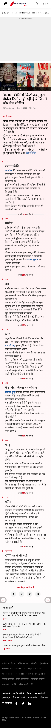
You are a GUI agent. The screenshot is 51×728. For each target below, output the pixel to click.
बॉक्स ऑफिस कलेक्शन (24, 673)
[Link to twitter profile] (23, 703)
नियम (29, 693)
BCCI (5, 629)
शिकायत (16, 697)
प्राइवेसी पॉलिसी (18, 693)
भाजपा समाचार (7, 673)
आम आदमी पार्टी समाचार (33, 668)
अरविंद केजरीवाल (8, 663)
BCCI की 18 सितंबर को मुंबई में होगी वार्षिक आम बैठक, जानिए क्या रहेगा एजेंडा (24, 625)
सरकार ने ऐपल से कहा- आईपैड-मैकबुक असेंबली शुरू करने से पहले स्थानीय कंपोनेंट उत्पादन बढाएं (24, 614)
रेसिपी (14, 684)
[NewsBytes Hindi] (18, 4)
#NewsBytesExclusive (11, 668)
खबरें (8, 12)
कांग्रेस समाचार (23, 663)
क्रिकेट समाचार (40, 673)
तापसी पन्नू (10, 345)
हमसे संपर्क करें (39, 693)
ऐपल (5, 618)
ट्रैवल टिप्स (44, 663)
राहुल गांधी (6, 684)
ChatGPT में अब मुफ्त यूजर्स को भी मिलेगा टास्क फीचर (24, 645)
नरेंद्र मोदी (34, 663)
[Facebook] (13, 594)
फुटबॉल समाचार (8, 679)
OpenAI (6, 648)
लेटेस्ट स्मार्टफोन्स (22, 679)
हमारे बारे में (6, 693)
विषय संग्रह (44, 697)
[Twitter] (29, 594)
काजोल (8, 170)
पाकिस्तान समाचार (37, 679)
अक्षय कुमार (32, 259)
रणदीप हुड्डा (10, 392)
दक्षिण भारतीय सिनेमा (27, 684)
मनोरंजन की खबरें (18, 12)
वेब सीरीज (31, 153)
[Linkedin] (38, 594)
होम (3, 12)
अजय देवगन (7, 640)
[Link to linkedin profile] (29, 703)
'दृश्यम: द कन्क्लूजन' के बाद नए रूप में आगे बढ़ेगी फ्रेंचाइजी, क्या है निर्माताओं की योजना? (22, 636)
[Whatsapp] (21, 594)
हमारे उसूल (6, 697)
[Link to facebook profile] (16, 703)
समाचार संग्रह (33, 697)
